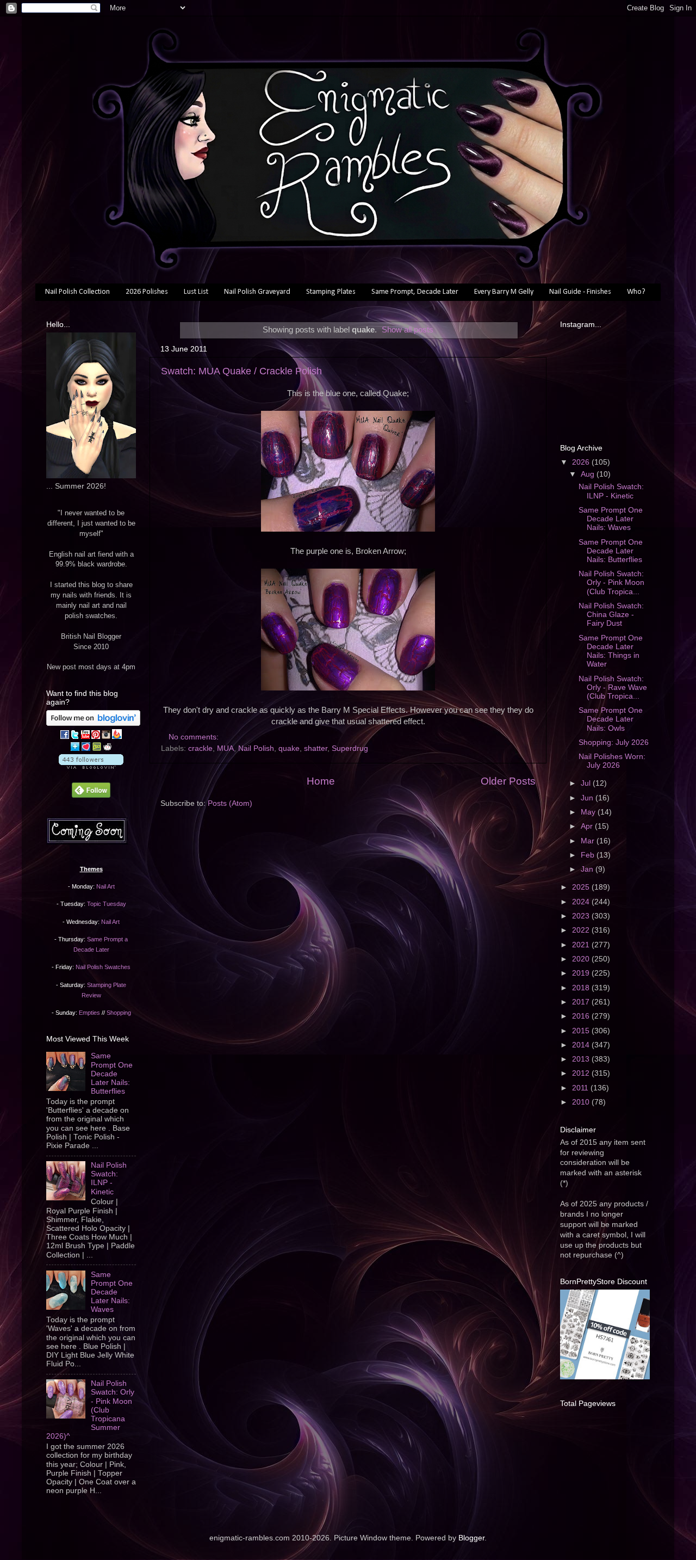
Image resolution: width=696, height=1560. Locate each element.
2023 (582, 916)
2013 (582, 1059)
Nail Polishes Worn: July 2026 (612, 761)
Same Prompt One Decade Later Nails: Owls (611, 719)
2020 (582, 959)
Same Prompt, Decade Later (414, 292)
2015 (582, 1031)
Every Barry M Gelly (503, 292)
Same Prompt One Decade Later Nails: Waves (112, 1292)
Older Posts (508, 781)
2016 (582, 1016)
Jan (588, 869)
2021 (582, 945)
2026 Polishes (147, 292)
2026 (582, 462)
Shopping (119, 1012)
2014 (582, 1045)
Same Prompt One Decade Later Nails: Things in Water (611, 651)
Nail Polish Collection (77, 292)
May (589, 812)
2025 (582, 887)
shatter (315, 748)
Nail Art (105, 886)
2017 (582, 1002)
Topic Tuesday (106, 904)
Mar (588, 841)
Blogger (471, 1538)
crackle (200, 748)
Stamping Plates (331, 292)
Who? (636, 292)
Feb (588, 855)
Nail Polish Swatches (103, 967)
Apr (588, 826)
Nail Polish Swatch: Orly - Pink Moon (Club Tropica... (611, 582)
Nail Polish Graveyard (257, 292)
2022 (582, 930)
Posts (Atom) (230, 803)
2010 (582, 1102)
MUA (225, 748)
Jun (588, 798)
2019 (582, 973)
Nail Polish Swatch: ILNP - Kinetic (109, 1178)
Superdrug (350, 748)
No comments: (195, 737)
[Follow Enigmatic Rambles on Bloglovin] (93, 723)
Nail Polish (256, 748)
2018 (582, 988)
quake (289, 748)
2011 (581, 1088)
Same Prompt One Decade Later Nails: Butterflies (112, 1073)
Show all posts (407, 329)
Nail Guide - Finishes (580, 292)
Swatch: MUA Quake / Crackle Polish (241, 371)
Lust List (196, 292)
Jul (587, 783)
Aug (588, 474)
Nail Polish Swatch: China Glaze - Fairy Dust (611, 614)
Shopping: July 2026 (614, 742)
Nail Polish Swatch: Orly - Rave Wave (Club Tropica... (613, 687)
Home (321, 781)
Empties (89, 1012)
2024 (582, 902)
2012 (582, 1073)
